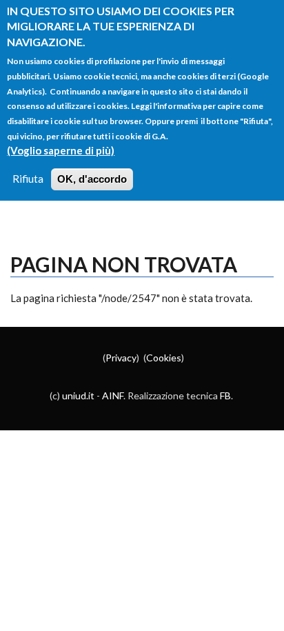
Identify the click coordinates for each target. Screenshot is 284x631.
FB (225, 395)
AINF (112, 395)
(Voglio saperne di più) (60, 150)
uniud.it (78, 395)
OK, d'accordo (92, 179)
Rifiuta (27, 178)
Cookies (163, 357)
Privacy (120, 357)
